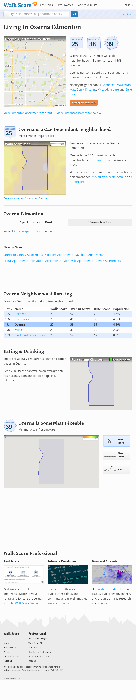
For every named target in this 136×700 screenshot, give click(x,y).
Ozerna (42, 198)
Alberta (18, 198)
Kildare (114, 89)
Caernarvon (22, 319)
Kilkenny (90, 89)
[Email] (17, 638)
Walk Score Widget (27, 603)
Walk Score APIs (58, 603)
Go (74, 13)
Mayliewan (124, 85)
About (6, 643)
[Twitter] (6, 638)
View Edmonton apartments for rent (28, 113)
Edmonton (30, 198)
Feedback (8, 661)
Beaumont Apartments (45, 260)
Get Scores (46, 5)
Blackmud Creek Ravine (30, 335)
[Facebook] (11, 638)
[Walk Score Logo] (20, 4)
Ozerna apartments (27, 231)
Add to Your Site (87, 5)
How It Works (10, 647)
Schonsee (108, 85)
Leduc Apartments (16, 260)
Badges (32, 661)
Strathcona (77, 182)
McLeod (103, 89)
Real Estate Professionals (40, 652)
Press (6, 652)
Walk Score (11, 633)
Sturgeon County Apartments (23, 254)
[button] (6, 14)
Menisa (19, 330)
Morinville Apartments (78, 260)
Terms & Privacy (11, 656)
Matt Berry (77, 89)
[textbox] (39, 14)
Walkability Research (38, 656)
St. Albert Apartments (89, 254)
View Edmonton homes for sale (77, 113)
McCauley (98, 177)
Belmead (20, 314)
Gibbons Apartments (59, 254)
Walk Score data (108, 589)
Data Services (35, 647)
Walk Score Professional (30, 553)
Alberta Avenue (116, 177)
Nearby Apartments (84, 102)
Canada (8, 198)
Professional (37, 633)
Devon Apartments (108, 260)
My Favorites (65, 5)
